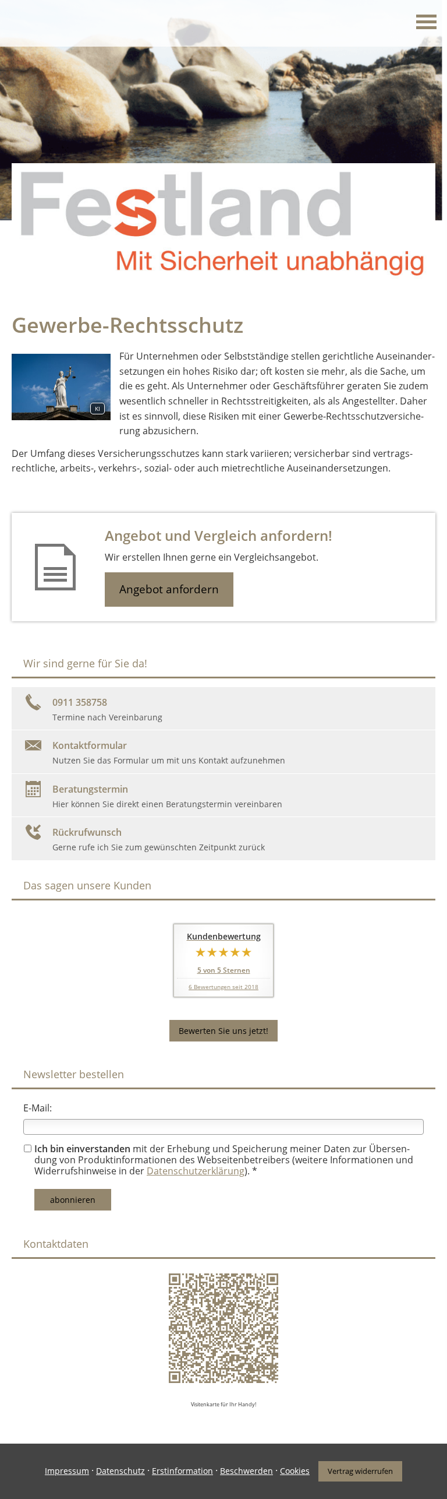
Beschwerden (246, 1470)
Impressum (67, 1470)
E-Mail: (37, 1108)
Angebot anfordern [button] (169, 589)
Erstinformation (182, 1470)
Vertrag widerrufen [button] (360, 1471)
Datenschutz (120, 1470)
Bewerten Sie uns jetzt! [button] (223, 1030)
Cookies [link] (295, 1470)
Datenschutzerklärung (195, 1170)
